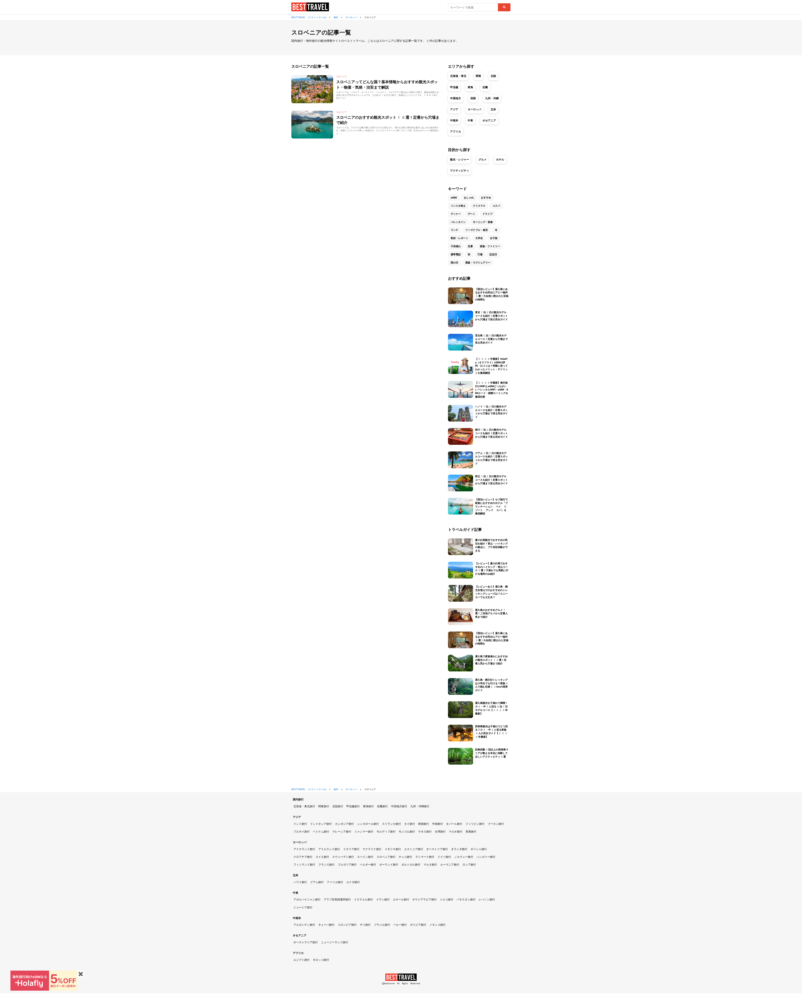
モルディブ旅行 (386, 831)
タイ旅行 (409, 823)
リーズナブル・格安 (476, 230)
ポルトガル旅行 (410, 864)
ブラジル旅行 (382, 924)
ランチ (454, 230)
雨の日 (454, 262)
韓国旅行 (423, 823)
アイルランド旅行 (329, 849)
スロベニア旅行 (386, 856)
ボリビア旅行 (418, 924)
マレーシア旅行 (341, 831)
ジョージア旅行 (302, 907)
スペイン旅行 (365, 856)
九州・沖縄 (492, 98)
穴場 (479, 254)
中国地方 (455, 98)
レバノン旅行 (487, 899)
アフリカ (455, 131)
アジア (454, 109)
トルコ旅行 (446, 899)
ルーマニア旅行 (449, 864)
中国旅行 (437, 823)
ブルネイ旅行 (301, 831)
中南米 (454, 120)
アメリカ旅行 (335, 882)
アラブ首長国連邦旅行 (337, 899)
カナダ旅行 (353, 882)
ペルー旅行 (400, 924)
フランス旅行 (326, 864)
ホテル (500, 159)
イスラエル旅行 (363, 899)
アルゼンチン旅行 (304, 924)
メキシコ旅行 (437, 924)
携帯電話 (456, 254)
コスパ (496, 205)
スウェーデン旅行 (343, 856)
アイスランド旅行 (304, 849)
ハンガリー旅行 (485, 856)
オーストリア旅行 (437, 849)
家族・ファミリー (490, 246)
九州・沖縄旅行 (419, 806)
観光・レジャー (459, 159)
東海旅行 (368, 806)
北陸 (493, 76)
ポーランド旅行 (388, 864)
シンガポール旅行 (368, 823)
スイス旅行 (322, 856)
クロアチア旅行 (302, 856)
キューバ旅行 (326, 924)
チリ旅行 (365, 924)
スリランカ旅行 (391, 823)
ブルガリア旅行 (347, 864)
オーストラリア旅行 (305, 942)
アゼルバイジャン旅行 (307, 899)
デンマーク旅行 (424, 856)
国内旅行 (298, 799)
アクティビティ (459, 170)
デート (471, 213)
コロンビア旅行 (347, 924)
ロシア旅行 (469, 864)
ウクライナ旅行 (372, 849)
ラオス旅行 (425, 831)
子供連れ (456, 246)
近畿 (485, 87)
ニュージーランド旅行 (334, 942)
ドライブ (487, 213)
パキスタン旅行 (466, 899)
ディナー (456, 213)
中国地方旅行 (399, 806)
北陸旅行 (337, 806)
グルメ (482, 159)
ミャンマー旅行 (363, 831)
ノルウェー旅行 (463, 856)
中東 (470, 120)
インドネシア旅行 (321, 823)
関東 (478, 76)
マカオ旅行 (455, 831)
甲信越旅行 (353, 806)
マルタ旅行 (430, 864)
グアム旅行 (317, 882)
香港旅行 (471, 831)
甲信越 (454, 87)
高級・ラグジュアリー (477, 262)
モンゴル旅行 (407, 831)
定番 (470, 246)
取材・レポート (459, 238)
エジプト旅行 (301, 959)
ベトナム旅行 (321, 831)
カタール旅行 (401, 899)
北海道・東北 (458, 76)
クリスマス (479, 205)
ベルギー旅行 (368, 864)
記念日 (493, 254)
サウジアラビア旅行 (424, 899)
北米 (493, 109)
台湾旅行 (440, 831)
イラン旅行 (383, 899)
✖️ (80, 974)
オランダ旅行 (459, 849)
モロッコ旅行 (321, 959)
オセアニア (489, 120)
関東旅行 (323, 806)
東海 (470, 87)
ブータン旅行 (496, 823)
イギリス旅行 (393, 849)
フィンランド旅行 (304, 864)
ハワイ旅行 (300, 882)
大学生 (479, 238)
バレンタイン (458, 222)
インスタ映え (458, 205)
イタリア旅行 (351, 849)
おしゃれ (469, 197)
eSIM (454, 197)
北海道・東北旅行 (304, 806)
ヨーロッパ (474, 109)
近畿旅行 (382, 806)
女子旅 (493, 238)
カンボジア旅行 (344, 823)
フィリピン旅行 (475, 823)
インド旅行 (300, 823)
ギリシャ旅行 (479, 849)
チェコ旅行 (405, 856)
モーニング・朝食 (483, 222)
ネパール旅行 (454, 823)
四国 (473, 98)
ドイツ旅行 (444, 856)
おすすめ (486, 197)
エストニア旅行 (413, 849)
